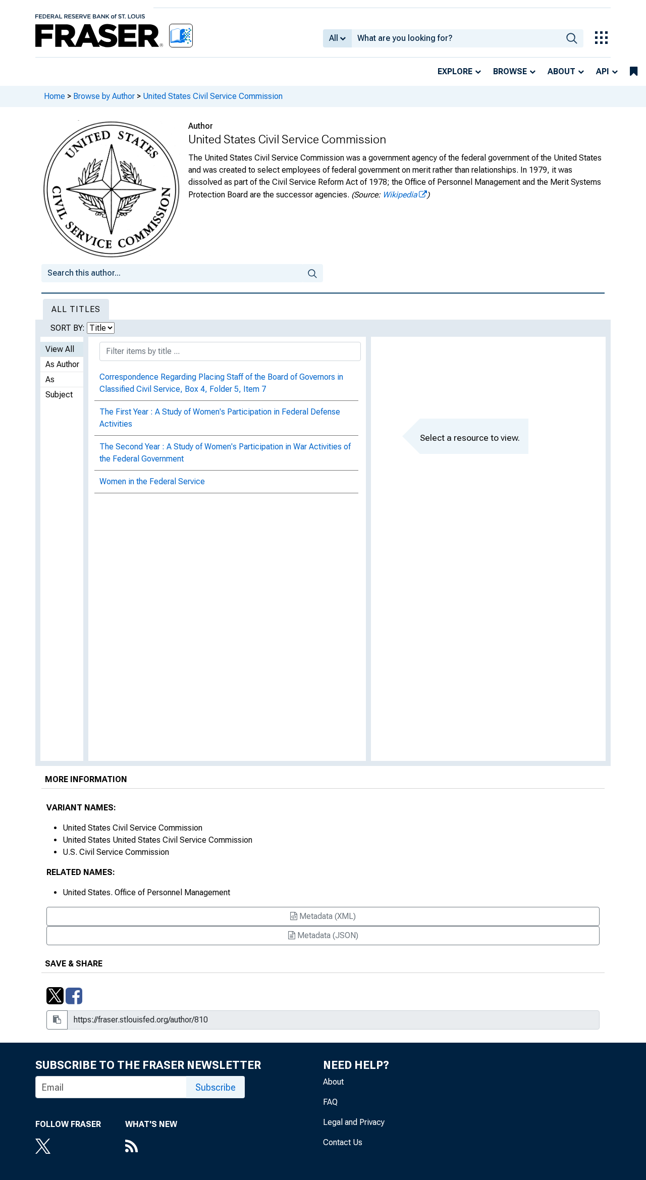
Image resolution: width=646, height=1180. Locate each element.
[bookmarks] (633, 72)
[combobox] (456, 38)
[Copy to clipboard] (57, 1020)
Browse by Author (104, 96)
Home (54, 96)
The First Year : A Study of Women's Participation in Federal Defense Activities (219, 418)
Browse (510, 71)
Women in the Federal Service (152, 481)
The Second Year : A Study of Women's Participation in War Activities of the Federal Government (225, 453)
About (561, 71)
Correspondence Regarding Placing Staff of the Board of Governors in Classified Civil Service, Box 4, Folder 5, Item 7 (221, 383)
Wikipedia (400, 194)
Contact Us (342, 1142)
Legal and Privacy (354, 1122)
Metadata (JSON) (326, 935)
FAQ (330, 1102)
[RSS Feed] (151, 1147)
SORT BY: (68, 328)
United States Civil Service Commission (213, 96)
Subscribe (215, 1087)
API (602, 71)
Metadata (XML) (326, 916)
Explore (455, 71)
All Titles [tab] (75, 309)
